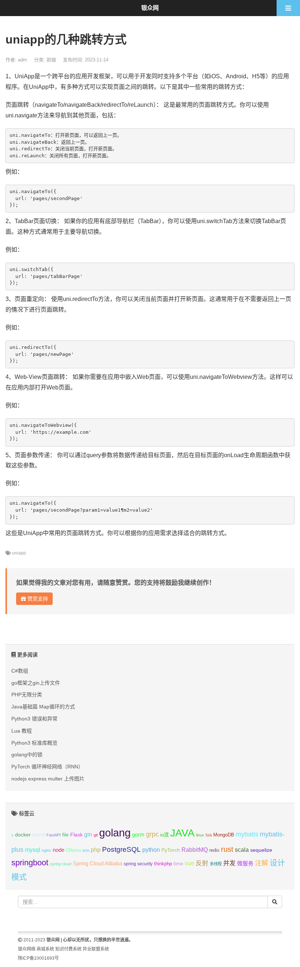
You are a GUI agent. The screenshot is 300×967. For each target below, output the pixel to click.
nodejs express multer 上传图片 (48, 779)
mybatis (247, 834)
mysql (32, 850)
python (151, 850)
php (96, 850)
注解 (261, 863)
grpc (152, 834)
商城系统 (45, 949)
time (178, 863)
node (58, 850)
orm (85, 850)
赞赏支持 (37, 599)
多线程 (216, 864)
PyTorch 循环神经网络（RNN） (47, 767)
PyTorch (170, 850)
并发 (229, 863)
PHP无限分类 (26, 694)
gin (88, 834)
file (65, 835)
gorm (138, 835)
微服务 (245, 863)
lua (209, 835)
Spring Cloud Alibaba (97, 863)
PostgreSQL (121, 849)
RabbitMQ (194, 850)
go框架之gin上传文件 (35, 683)
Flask (76, 835)
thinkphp (163, 863)
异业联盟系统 (96, 949)
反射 (202, 863)
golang (115, 833)
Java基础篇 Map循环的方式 (43, 707)
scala (242, 849)
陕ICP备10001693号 (38, 958)
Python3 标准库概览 (34, 743)
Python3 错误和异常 (34, 719)
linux (200, 835)
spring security (138, 863)
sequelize (261, 850)
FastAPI (53, 835)
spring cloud (60, 864)
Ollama (73, 850)
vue (189, 863)
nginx (46, 850)
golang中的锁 (26, 754)
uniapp (19, 553)
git (96, 835)
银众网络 (26, 949)
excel (38, 835)
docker (23, 835)
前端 (51, 60)
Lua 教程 (21, 731)
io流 (164, 835)
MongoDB (223, 835)
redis (214, 850)
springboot (29, 862)
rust (227, 849)
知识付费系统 (68, 949)
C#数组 (19, 671)
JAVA (182, 833)
